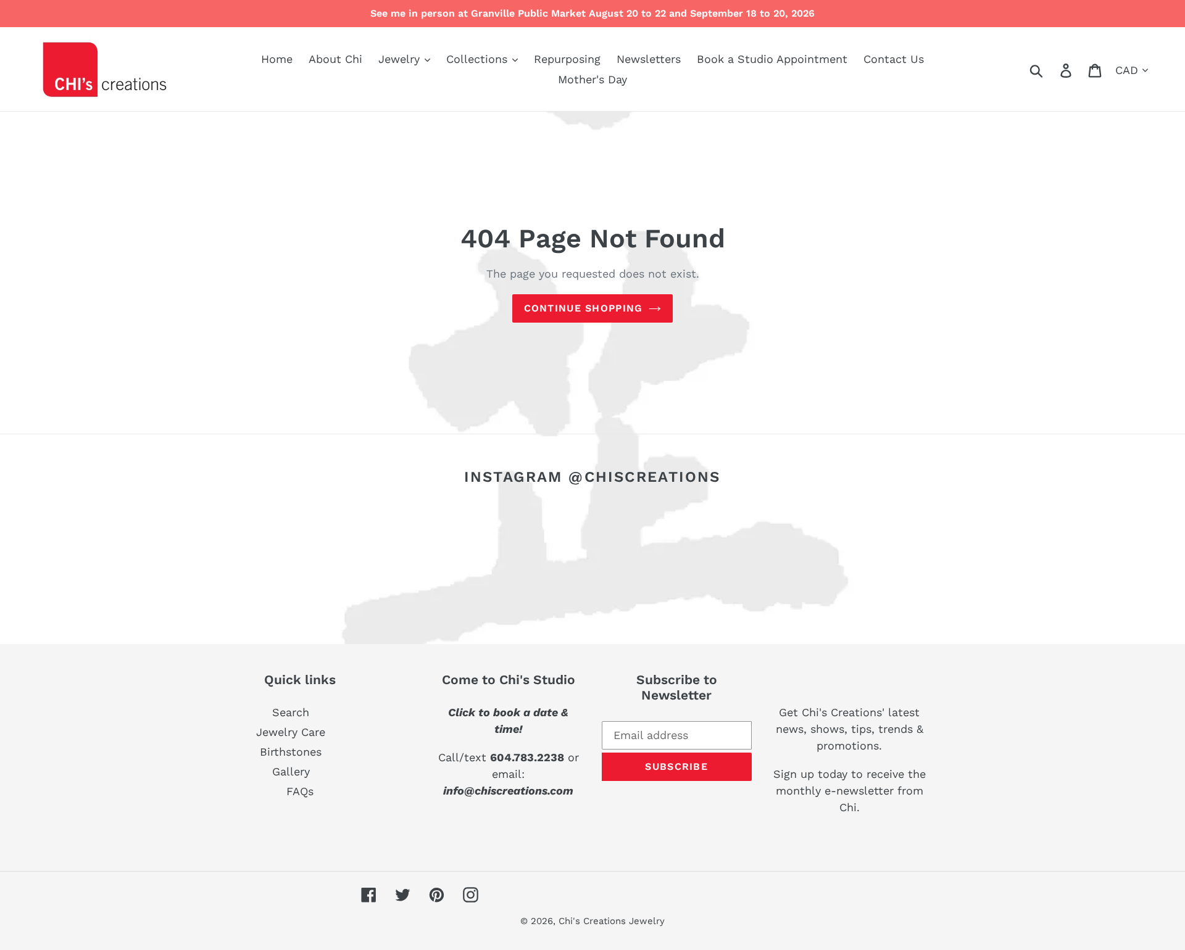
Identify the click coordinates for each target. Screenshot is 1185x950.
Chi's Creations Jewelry (612, 921)
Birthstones (291, 751)
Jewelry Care (290, 731)
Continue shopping (583, 308)
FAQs (300, 791)
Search (290, 712)
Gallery (291, 771)
